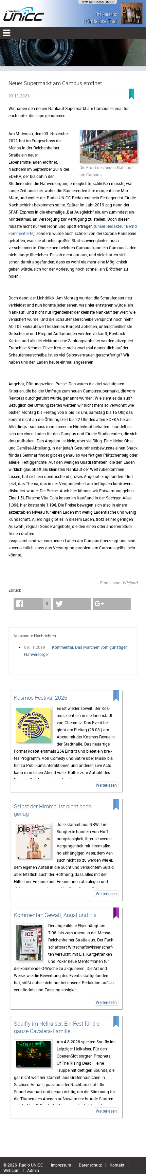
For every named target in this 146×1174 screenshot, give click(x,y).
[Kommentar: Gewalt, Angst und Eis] (29, 943)
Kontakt (117, 1165)
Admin (33, 1170)
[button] (32, 604)
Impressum (61, 1165)
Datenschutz (90, 1165)
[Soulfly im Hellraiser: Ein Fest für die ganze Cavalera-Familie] (33, 1054)
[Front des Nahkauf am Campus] (108, 147)
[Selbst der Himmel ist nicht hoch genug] (33, 841)
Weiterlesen (106, 785)
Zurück (14, 590)
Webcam (11, 1170)
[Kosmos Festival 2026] (33, 725)
